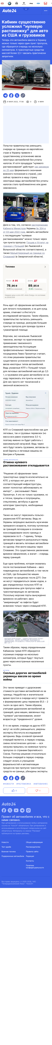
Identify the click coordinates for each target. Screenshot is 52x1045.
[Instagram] (28, 810)
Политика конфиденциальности (35, 866)
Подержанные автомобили (13, 856)
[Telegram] (22, 810)
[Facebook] (4, 810)
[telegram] (5, 95)
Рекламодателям (33, 847)
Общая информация (34, 842)
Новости (5, 842)
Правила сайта (32, 852)
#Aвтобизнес (41, 784)
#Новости (8, 784)
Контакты (30, 861)
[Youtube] (16, 810)
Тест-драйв (6, 847)
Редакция (30, 856)
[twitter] (17, 95)
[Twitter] (10, 810)
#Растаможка (23, 784)
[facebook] (11, 95)
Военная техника (9, 852)
